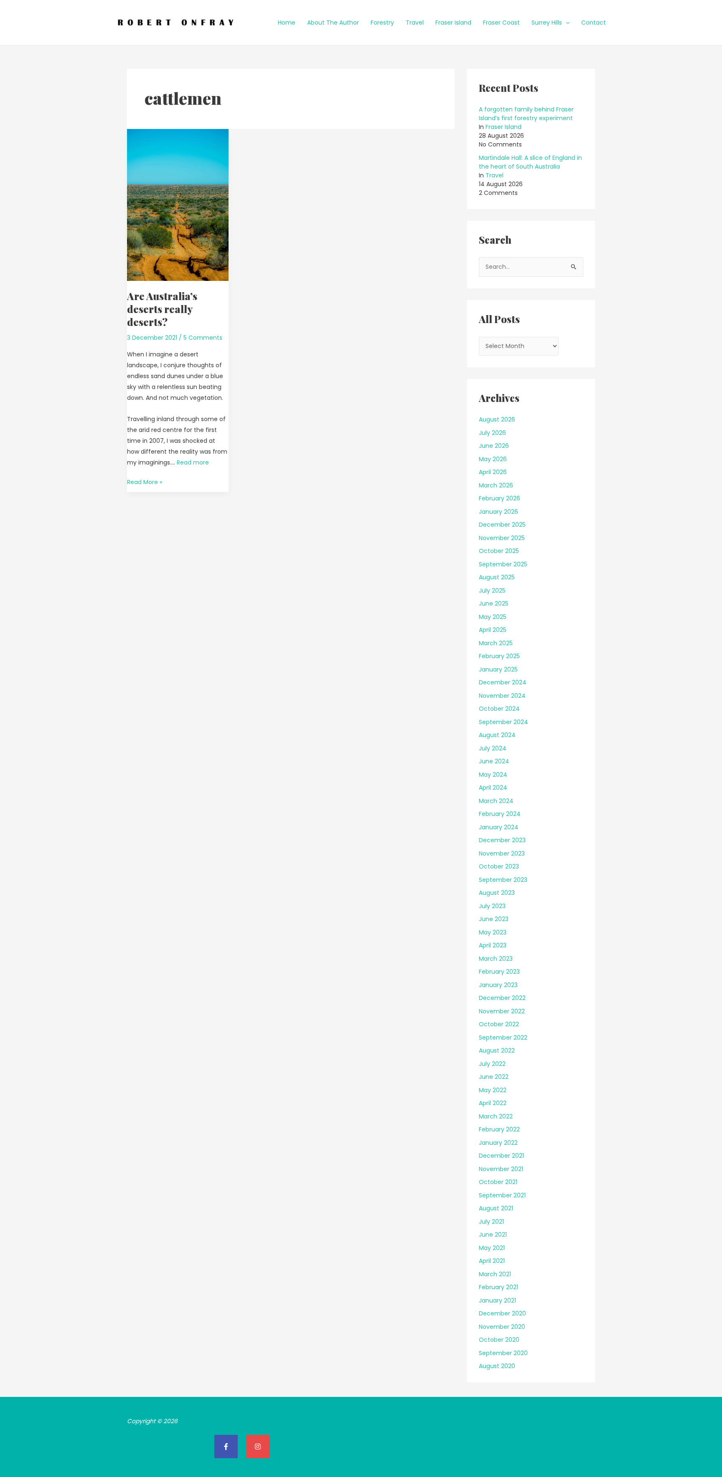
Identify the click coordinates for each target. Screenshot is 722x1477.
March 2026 (496, 485)
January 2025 (498, 669)
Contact (593, 22)
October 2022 (499, 1024)
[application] (565, 22)
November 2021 (501, 1169)
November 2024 (502, 696)
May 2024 (493, 774)
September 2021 (502, 1195)
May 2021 (492, 1248)
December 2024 (502, 682)
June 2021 (493, 1234)
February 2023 (499, 971)
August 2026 (497, 419)
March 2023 (496, 958)
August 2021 (496, 1208)
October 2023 (499, 866)
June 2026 (494, 446)
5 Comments (202, 337)
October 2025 (499, 551)
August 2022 (497, 1050)
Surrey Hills (546, 22)
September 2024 (503, 722)
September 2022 (503, 1037)
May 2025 (492, 617)
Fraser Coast (501, 22)
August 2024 (497, 735)
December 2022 (502, 998)
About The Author (333, 22)
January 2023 (498, 985)
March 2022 (496, 1116)
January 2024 (499, 827)
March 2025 (496, 643)
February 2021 (498, 1287)
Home (286, 22)
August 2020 (497, 1366)
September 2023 (503, 880)
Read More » (144, 481)
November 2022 (502, 1011)
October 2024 (499, 708)
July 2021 (491, 1221)
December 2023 (502, 840)
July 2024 (492, 748)
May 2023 (492, 932)
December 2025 (502, 524)
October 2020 (499, 1340)
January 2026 (498, 511)
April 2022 (492, 1103)
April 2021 (492, 1261)
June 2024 (494, 761)
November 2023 (502, 853)
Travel (415, 22)
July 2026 (492, 433)
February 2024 (500, 814)
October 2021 (498, 1182)
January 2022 (498, 1143)
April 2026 (493, 472)
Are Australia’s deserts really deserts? (162, 308)
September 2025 (503, 564)
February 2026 (499, 498)
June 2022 (493, 1077)
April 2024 (493, 787)
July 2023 (492, 906)
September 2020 (503, 1353)
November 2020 (502, 1327)
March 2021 (495, 1274)
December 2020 (502, 1313)
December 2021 (501, 1155)
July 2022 (492, 1064)
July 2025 (492, 590)
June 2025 (493, 603)
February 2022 (499, 1129)
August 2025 (497, 577)
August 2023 (497, 893)
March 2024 (496, 801)
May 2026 (493, 459)
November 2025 (502, 538)
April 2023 (492, 945)
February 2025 (499, 656)
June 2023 (493, 919)
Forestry (382, 22)
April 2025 (492, 630)
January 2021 (497, 1300)
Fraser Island (453, 22)
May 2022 (492, 1090)
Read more (193, 462)
